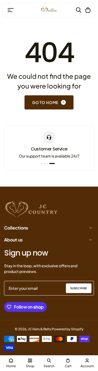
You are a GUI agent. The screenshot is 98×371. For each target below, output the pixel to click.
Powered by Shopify (68, 329)
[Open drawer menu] (11, 10)
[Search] (78, 10)
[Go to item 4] (53, 163)
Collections (16, 228)
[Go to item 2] (44, 163)
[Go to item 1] (41, 163)
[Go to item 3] (47, 163)
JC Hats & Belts (39, 329)
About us (13, 240)
